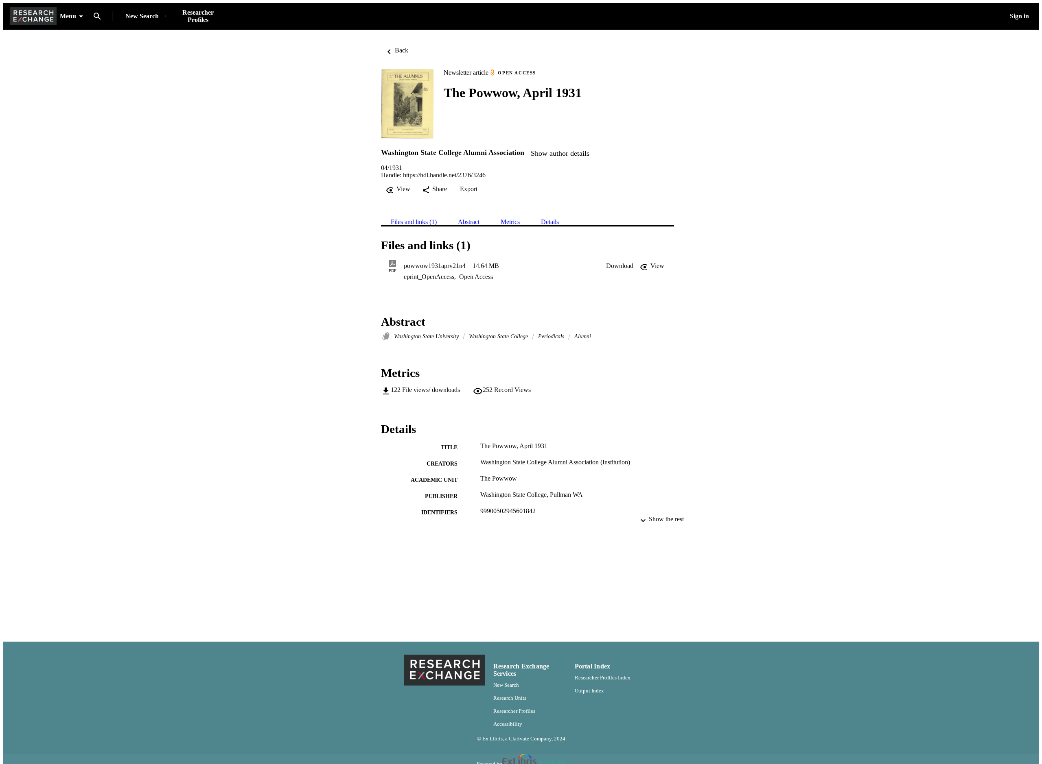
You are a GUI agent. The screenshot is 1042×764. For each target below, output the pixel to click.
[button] (620, 266)
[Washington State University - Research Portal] (33, 16)
